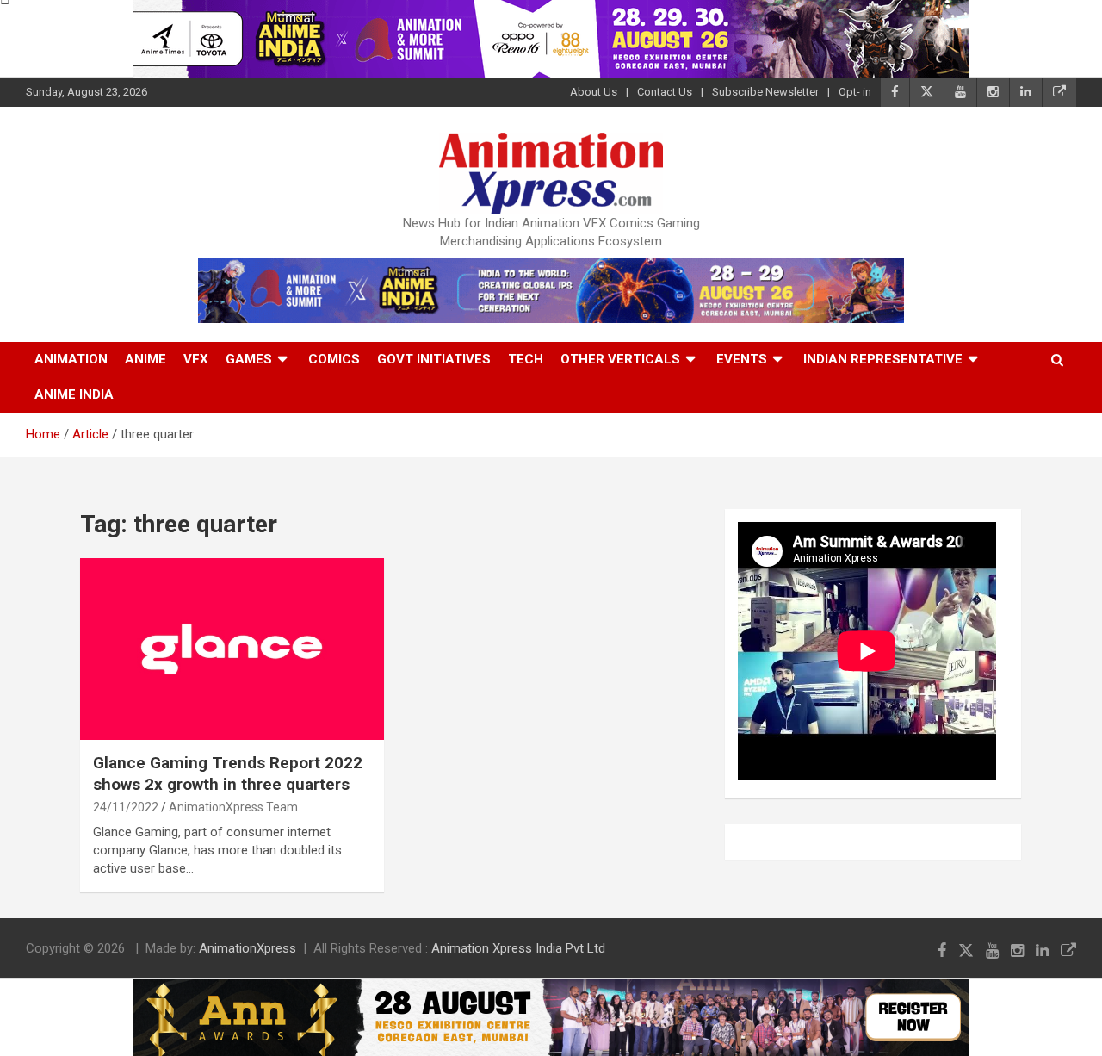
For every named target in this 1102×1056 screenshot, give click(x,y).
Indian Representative (883, 359)
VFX (195, 359)
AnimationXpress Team (233, 807)
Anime (145, 359)
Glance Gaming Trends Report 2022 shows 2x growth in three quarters (227, 773)
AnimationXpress (247, 948)
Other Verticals (620, 359)
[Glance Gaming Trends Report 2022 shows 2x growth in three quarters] (232, 649)
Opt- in (855, 91)
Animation (71, 359)
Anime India (74, 394)
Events (741, 359)
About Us (593, 91)
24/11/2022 (125, 807)
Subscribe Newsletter (765, 91)
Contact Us (664, 91)
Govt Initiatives (434, 359)
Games (249, 359)
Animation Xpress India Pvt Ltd (518, 948)
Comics (334, 359)
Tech (525, 359)
